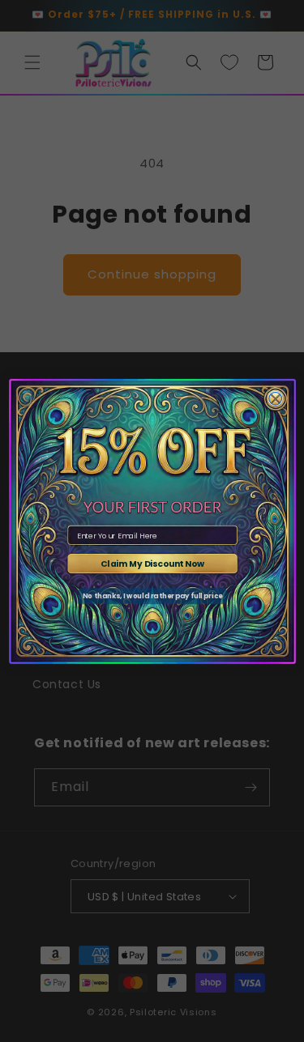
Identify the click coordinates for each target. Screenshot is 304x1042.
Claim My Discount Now (152, 564)
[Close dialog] (274, 398)
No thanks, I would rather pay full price (151, 595)
